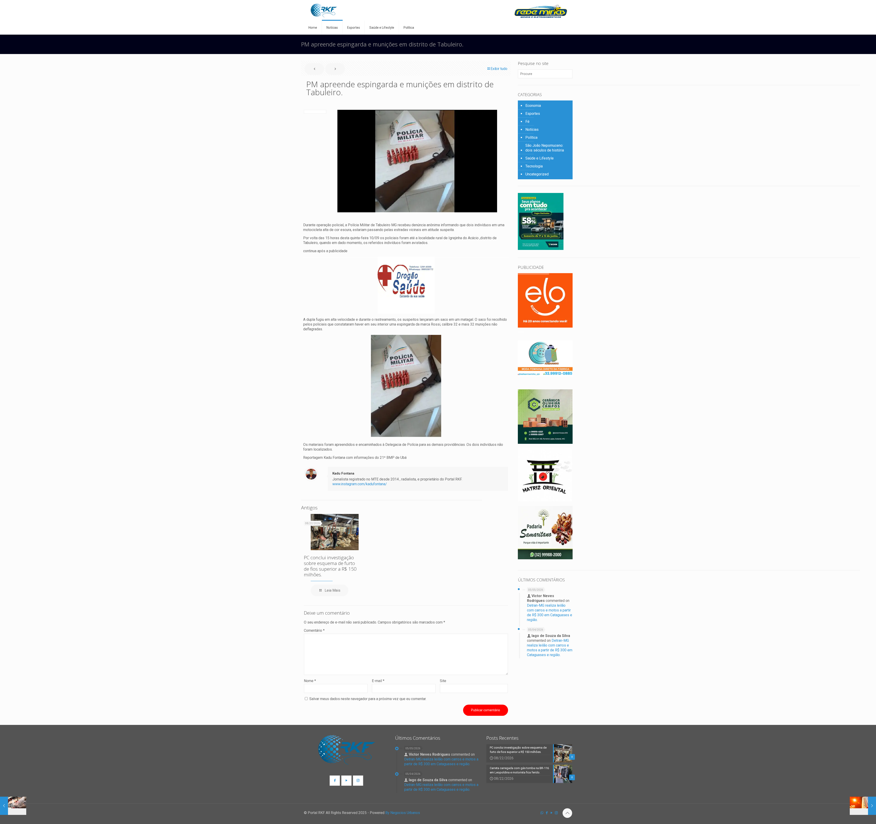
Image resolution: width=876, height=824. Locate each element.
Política (531, 137)
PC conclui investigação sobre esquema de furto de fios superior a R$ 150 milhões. (330, 566)
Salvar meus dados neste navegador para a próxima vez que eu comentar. (367, 699)
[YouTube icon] (551, 813)
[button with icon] (335, 780)
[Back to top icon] (567, 813)
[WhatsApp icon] (542, 813)
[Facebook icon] (546, 813)
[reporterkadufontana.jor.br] (324, 10)
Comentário (314, 630)
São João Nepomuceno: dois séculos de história (544, 147)
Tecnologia (534, 166)
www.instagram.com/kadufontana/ (359, 484)
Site (443, 681)
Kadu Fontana (343, 473)
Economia (533, 105)
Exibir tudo (498, 69)
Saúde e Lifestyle (539, 158)
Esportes (532, 113)
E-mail (378, 681)
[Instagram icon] (556, 813)
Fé (527, 121)
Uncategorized (537, 174)
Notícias (532, 129)
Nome (310, 681)
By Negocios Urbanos (402, 813)
